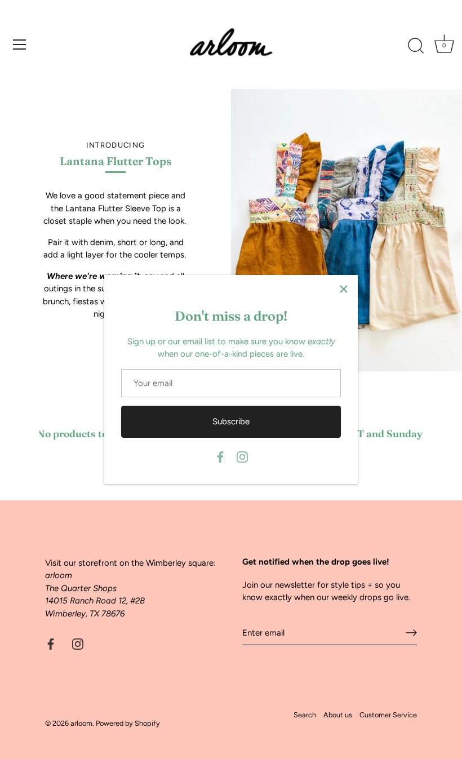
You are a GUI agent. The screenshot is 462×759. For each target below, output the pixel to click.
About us (337, 715)
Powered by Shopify (128, 723)
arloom (81, 723)
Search (305, 715)
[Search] (415, 46)
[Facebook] (220, 456)
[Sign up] (411, 632)
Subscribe (231, 421)
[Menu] (19, 44)
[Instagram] (242, 456)
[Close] (343, 289)
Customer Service (388, 715)
